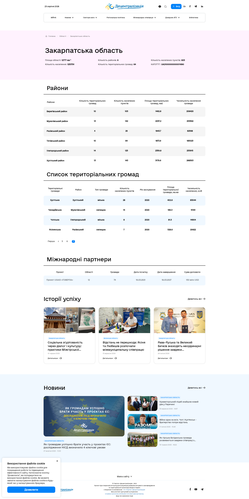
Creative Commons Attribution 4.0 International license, (124, 494)
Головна (52, 36)
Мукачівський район (57, 121)
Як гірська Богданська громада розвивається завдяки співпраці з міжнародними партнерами (177, 439)
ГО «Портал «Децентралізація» (134, 489)
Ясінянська (55, 230)
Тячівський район (56, 141)
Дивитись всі (195, 299)
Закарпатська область (80, 36)
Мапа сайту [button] (123, 476)
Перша (51, 241)
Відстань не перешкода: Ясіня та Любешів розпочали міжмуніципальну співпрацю (124, 346)
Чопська (55, 220)
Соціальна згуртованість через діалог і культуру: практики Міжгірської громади (65, 346)
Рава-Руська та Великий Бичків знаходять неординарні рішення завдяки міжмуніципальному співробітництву (179, 346)
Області (62, 36)
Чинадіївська (55, 210)
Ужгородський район (58, 151)
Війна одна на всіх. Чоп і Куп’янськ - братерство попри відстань (178, 421)
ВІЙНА (53, 17)
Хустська (55, 200)
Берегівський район (57, 111)
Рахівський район (56, 131)
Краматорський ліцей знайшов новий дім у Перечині (179, 403)
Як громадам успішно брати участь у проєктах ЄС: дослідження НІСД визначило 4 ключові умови (77, 446)
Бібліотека (193, 17)
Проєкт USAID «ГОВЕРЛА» (59, 280)
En (184, 6)
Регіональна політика (116, 17)
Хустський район (55, 160)
